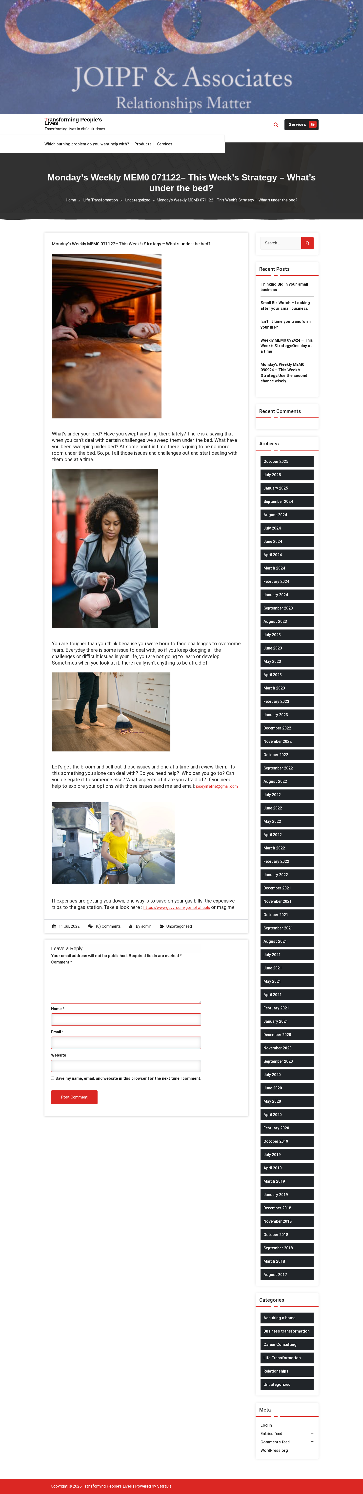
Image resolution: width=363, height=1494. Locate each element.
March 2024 (274, 568)
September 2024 (278, 501)
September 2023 (278, 608)
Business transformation (286, 1331)
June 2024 (272, 541)
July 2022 (272, 794)
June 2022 (272, 808)
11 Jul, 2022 (69, 926)
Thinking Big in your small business (284, 287)
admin (146, 926)
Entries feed (271, 1433)
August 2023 (275, 621)
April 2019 (272, 1168)
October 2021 (275, 914)
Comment (61, 962)
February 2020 (276, 1128)
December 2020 (277, 1034)
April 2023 (272, 674)
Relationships (275, 1371)
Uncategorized (137, 200)
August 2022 (275, 781)
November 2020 (277, 1048)
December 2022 (277, 728)
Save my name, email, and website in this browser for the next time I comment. (128, 1078)
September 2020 (278, 1061)
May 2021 (272, 981)
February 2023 (276, 701)
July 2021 (272, 954)
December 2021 (277, 888)
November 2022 (277, 741)
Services (297, 124)
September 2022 (278, 768)
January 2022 (275, 874)
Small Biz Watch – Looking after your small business (285, 305)
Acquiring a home (279, 1318)
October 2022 (275, 754)
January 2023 (275, 714)
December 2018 (277, 1208)
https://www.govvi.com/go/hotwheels (176, 907)
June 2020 (272, 1088)
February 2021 (276, 1008)
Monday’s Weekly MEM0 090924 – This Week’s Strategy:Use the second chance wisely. (284, 372)
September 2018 (278, 1248)
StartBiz (164, 1486)
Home (71, 200)
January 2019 (275, 1194)
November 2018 (277, 1221)
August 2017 (275, 1274)
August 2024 (275, 514)
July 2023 (272, 634)
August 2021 (275, 941)
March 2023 (274, 688)
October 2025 (275, 461)
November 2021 (277, 901)
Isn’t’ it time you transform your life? (286, 324)
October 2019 (275, 1141)
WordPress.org (274, 1450)
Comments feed (275, 1442)
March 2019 (274, 1181)
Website (58, 1055)
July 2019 (272, 1154)
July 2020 (272, 1074)
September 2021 (278, 928)
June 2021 (272, 968)
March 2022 (274, 848)
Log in (266, 1425)
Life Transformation (100, 200)
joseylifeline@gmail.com (217, 786)
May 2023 (272, 661)
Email (57, 1032)
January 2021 (275, 1021)
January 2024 (275, 594)
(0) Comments (108, 926)
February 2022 (276, 861)
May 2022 (272, 821)
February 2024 (276, 581)
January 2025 (275, 488)
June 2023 (272, 648)
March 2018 (274, 1261)
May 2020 (272, 1101)
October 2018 (275, 1234)
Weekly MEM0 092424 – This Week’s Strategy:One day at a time (287, 346)
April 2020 (272, 1114)
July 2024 (272, 528)
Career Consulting (280, 1344)
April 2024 (272, 554)
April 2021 (272, 994)
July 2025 (272, 474)
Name (57, 1008)
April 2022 (272, 834)
